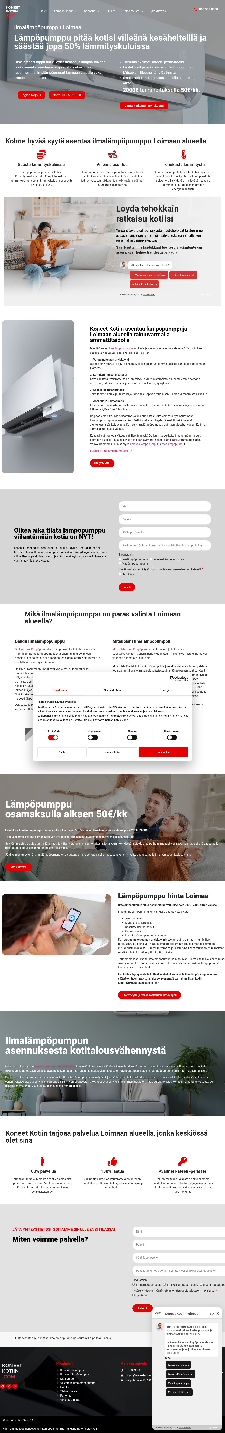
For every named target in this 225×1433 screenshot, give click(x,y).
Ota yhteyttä (158, 11)
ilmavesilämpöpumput (144, 444)
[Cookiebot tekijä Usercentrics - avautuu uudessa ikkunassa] (172, 678)
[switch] (93, 737)
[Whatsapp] (15, 1386)
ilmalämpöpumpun (121, 348)
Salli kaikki (163, 751)
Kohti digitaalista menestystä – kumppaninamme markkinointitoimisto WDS (50, 1428)
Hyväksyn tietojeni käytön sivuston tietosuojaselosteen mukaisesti (160, 569)
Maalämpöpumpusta (135, 563)
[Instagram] (8, 1386)
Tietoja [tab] (165, 689)
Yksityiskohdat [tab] (112, 689)
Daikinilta (168, 72)
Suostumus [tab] (60, 689)
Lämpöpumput (63, 11)
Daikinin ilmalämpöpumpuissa (34, 649)
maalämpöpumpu (173, 444)
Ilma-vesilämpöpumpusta (168, 559)
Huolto (111, 11)
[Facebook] (2, 1386)
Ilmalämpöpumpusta (135, 559)
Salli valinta (112, 751)
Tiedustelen (126, 554)
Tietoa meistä (130, 11)
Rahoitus (89, 11)
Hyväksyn (128, 574)
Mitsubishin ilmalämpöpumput (131, 649)
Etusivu (42, 11)
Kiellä (62, 751)
